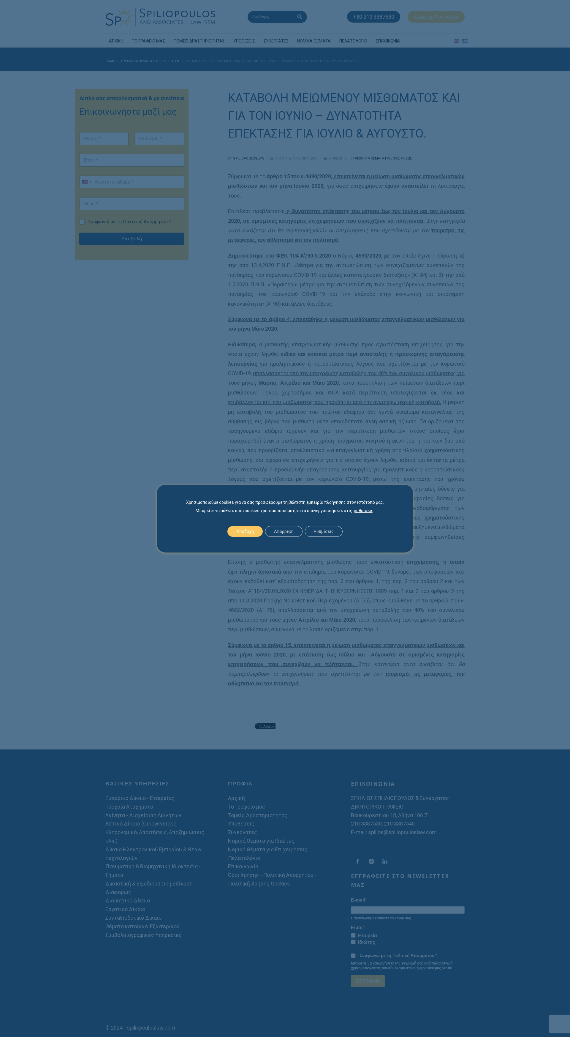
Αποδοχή (245, 531)
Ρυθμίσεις (324, 531)
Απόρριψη (284, 531)
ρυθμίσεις (363, 510)
